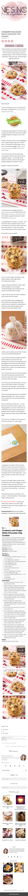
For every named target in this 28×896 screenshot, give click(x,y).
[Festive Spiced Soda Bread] (8, 879)
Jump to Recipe (10, 45)
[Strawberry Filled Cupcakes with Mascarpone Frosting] (20, 800)
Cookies (7, 737)
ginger (24, 738)
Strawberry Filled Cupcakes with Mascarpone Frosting (20, 808)
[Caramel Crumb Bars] (20, 833)
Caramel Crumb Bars (20, 840)
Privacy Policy (21, 890)
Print (4, 528)
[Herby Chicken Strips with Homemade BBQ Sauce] (20, 816)
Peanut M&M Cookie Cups (8, 807)
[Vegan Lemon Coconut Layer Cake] (8, 867)
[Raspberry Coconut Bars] (7, 816)
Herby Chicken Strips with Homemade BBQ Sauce (20, 825)
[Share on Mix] (12, 41)
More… (16, 852)
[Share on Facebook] (2, 41)
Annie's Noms (14, 10)
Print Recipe (20, 45)
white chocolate (4, 740)
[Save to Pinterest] (9, 41)
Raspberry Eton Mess (7, 840)
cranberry (20, 738)
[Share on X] (5, 41)
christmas (8, 738)
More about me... (5, 762)
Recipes (10, 737)
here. (9, 507)
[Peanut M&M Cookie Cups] (7, 800)
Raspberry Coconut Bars (7, 824)
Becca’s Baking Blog (6, 212)
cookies (17, 738)
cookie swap (13, 738)
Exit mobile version (14, 894)
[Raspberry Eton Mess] (7, 833)
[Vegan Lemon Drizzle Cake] (19, 867)
